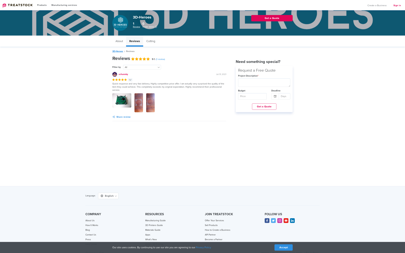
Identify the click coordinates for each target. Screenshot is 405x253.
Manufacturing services (64, 5)
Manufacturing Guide (155, 220)
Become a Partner (213, 239)
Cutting (150, 41)
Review (136, 26)
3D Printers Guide (154, 225)
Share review (123, 117)
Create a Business (377, 5)
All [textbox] (126, 67)
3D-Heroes (117, 51)
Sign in (397, 5)
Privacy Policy (203, 247)
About (119, 41)
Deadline (275, 90)
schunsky (123, 74)
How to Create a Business (217, 230)
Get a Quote (264, 106)
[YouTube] (286, 220)
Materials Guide (152, 230)
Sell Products (211, 225)
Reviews (134, 41)
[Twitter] (273, 220)
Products (42, 5)
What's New (151, 239)
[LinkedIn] (292, 220)
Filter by (116, 67)
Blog (87, 230)
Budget (241, 90)
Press (88, 239)
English (109, 195)
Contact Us (90, 234)
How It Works (91, 225)
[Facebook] (267, 220)
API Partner (210, 234)
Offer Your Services (214, 220)
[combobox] (142, 67)
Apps (147, 234)
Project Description (248, 75)
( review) (160, 59)
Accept (283, 247)
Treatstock (17, 5)
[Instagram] (279, 220)
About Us (90, 220)
